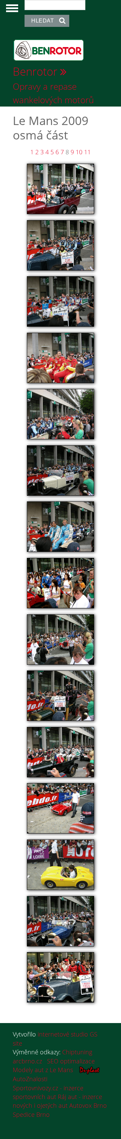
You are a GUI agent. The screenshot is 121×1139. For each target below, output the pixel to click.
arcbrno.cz (27, 1061)
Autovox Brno (88, 1105)
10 (79, 152)
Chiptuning (77, 1052)
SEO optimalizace (71, 1061)
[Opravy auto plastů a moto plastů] (89, 1070)
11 (87, 152)
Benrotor (35, 71)
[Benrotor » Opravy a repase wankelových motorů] (49, 49)
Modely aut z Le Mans (43, 1070)
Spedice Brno (31, 1114)
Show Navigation (11, 10)
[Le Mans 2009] (60, 188)
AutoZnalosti (30, 1079)
